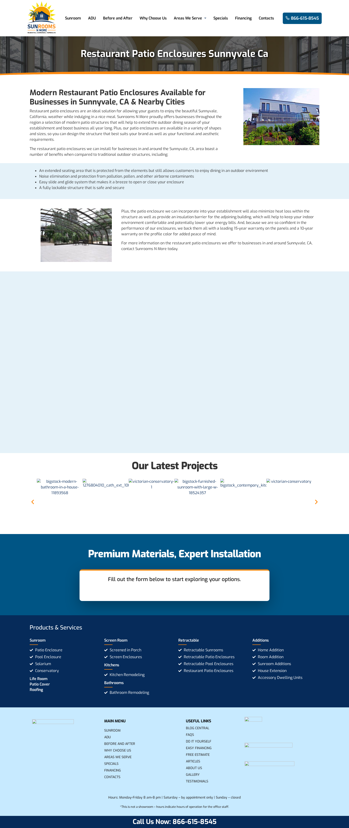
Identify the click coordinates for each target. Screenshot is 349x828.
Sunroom (73, 18)
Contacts (266, 18)
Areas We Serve (188, 18)
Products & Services (56, 627)
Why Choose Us (153, 18)
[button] (33, 502)
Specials (220, 18)
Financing (243, 18)
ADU (92, 18)
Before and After (117, 18)
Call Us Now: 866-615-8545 (175, 821)
